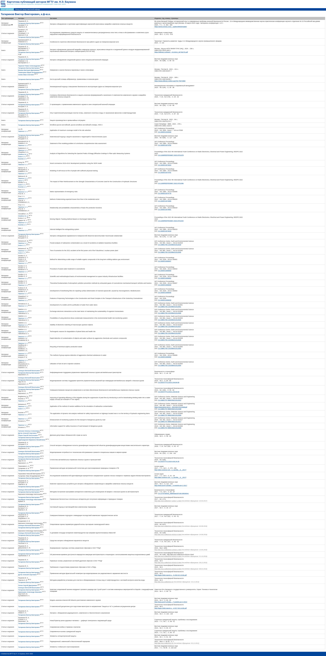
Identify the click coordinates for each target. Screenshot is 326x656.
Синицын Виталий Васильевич (29, 371)
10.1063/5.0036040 (164, 292)
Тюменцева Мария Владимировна (30, 72)
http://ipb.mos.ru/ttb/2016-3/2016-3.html (168, 526)
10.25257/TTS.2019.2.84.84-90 (168, 382)
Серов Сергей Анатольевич (28, 435)
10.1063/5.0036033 (164, 300)
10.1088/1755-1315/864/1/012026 (169, 320)
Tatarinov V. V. (23, 131)
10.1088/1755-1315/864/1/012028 (169, 340)
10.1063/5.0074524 (164, 165)
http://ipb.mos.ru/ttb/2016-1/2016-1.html (168, 550)
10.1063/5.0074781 (164, 172)
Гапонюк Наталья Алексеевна (29, 431)
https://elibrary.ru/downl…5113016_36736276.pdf (171, 52)
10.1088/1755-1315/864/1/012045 (169, 252)
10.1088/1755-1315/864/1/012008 (169, 313)
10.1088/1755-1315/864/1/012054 (169, 365)
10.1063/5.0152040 (164, 132)
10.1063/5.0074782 (164, 145)
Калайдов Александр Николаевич (30, 499)
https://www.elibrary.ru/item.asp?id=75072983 (170, 81)
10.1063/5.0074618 (164, 231)
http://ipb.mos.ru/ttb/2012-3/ (164, 643)
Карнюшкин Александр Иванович (30, 592)
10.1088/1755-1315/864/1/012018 (169, 245)
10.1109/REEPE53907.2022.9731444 (171, 221)
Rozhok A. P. (22, 159)
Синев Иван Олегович (26, 75)
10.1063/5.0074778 (164, 193)
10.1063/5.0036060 (164, 357)
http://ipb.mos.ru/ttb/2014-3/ (164, 582)
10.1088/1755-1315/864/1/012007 (169, 333)
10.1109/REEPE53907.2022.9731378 (171, 155)
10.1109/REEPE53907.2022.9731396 (171, 183)
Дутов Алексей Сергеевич (27, 433)
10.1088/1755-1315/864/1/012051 (169, 307)
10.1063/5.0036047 (164, 261)
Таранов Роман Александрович (29, 66)
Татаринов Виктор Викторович (29, 23)
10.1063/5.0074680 (164, 201)
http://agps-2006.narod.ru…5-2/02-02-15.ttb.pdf (171, 575)
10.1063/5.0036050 (164, 270)
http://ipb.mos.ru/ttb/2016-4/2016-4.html (168, 534)
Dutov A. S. (22, 156)
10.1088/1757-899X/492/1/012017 (169, 421)
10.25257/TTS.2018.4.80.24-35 (168, 461)
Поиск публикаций (7, 9)
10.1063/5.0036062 (164, 278)
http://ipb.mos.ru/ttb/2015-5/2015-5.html (168, 562)
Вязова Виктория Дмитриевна (28, 70)
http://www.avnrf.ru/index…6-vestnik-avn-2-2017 (171, 485)
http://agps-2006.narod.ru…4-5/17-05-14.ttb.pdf (171, 608)
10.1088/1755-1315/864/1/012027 (169, 326)
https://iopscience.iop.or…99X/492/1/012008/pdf (171, 407)
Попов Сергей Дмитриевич (27, 585)
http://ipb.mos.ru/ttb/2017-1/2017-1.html (168, 501)
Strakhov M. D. (23, 154)
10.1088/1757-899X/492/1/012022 (169, 400)
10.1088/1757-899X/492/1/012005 (169, 415)
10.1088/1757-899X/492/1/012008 (169, 409)
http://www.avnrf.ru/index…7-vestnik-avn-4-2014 (171, 602)
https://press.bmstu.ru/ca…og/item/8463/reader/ (171, 27)
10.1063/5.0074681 (164, 209)
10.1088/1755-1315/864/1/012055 (169, 348)
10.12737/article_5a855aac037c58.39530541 (173, 493)
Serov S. (21, 181)
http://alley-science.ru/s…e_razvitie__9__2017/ (170, 470)
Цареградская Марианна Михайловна (31, 440)
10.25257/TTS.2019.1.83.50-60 (168, 392)
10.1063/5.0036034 (164, 285)
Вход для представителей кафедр (27, 9)
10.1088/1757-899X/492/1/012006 (169, 428)
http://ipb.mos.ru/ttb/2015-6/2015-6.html (168, 569)
